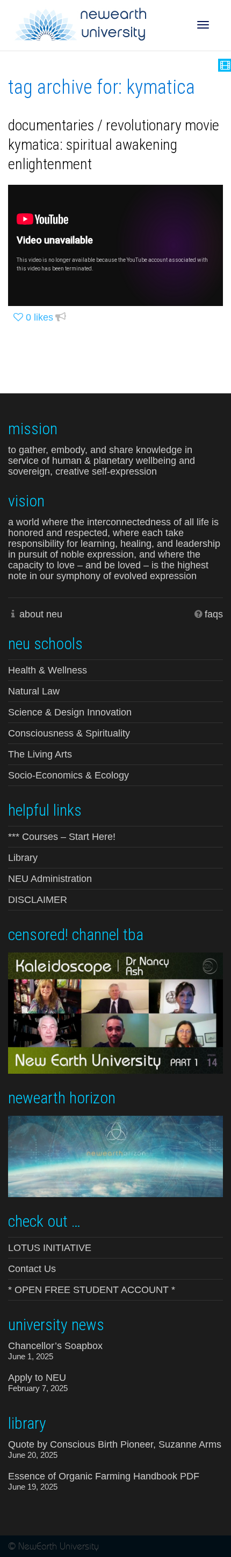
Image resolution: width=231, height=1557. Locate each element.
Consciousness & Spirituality (69, 733)
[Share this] (60, 317)
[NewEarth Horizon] (115, 1155)
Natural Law (34, 691)
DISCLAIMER (37, 899)
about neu (40, 614)
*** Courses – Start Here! (62, 836)
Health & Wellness (47, 670)
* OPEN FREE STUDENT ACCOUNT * (91, 1289)
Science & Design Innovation (70, 712)
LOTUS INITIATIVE (49, 1247)
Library (23, 857)
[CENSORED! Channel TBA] (115, 1012)
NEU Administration (50, 878)
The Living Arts (40, 754)
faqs (214, 614)
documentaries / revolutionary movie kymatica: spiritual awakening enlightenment (113, 144)
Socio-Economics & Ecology (68, 775)
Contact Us (32, 1268)
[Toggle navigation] (203, 25)
